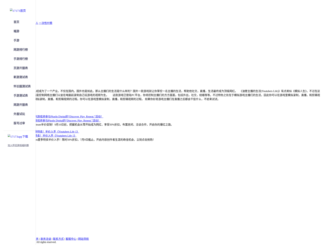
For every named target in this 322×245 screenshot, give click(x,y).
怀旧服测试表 (22, 86)
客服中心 (71, 238)
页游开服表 (21, 68)
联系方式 (58, 238)
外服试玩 (19, 114)
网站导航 (83, 238)
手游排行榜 (21, 58)
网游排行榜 (21, 49)
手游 (16, 40)
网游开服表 (21, 104)
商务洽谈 (45, 238)
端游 (16, 31)
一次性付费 (45, 23)
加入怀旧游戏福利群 (18, 145)
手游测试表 (21, 95)
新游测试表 (21, 77)
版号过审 (19, 123)
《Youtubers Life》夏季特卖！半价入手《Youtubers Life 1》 (42, 135)
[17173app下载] (18, 136)
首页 (16, 22)
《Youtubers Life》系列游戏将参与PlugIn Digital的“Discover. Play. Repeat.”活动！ (54, 120)
